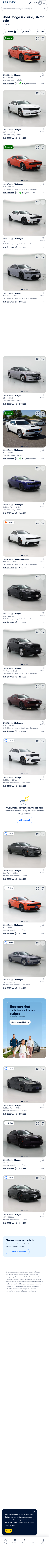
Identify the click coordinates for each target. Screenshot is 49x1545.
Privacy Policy (13, 1522)
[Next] (43, 54)
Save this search (19, 1251)
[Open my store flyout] (30, 2)
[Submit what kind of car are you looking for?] (44, 8)
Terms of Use (9, 1525)
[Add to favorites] (42, 38)
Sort (42, 31)
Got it (8, 1531)
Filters (11, 31)
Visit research (24, 820)
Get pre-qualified (18, 1022)
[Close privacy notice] (34, 1511)
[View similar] (37, 38)
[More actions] (43, 83)
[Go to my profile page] (42, 2)
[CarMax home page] (10, 2)
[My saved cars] (35, 2)
